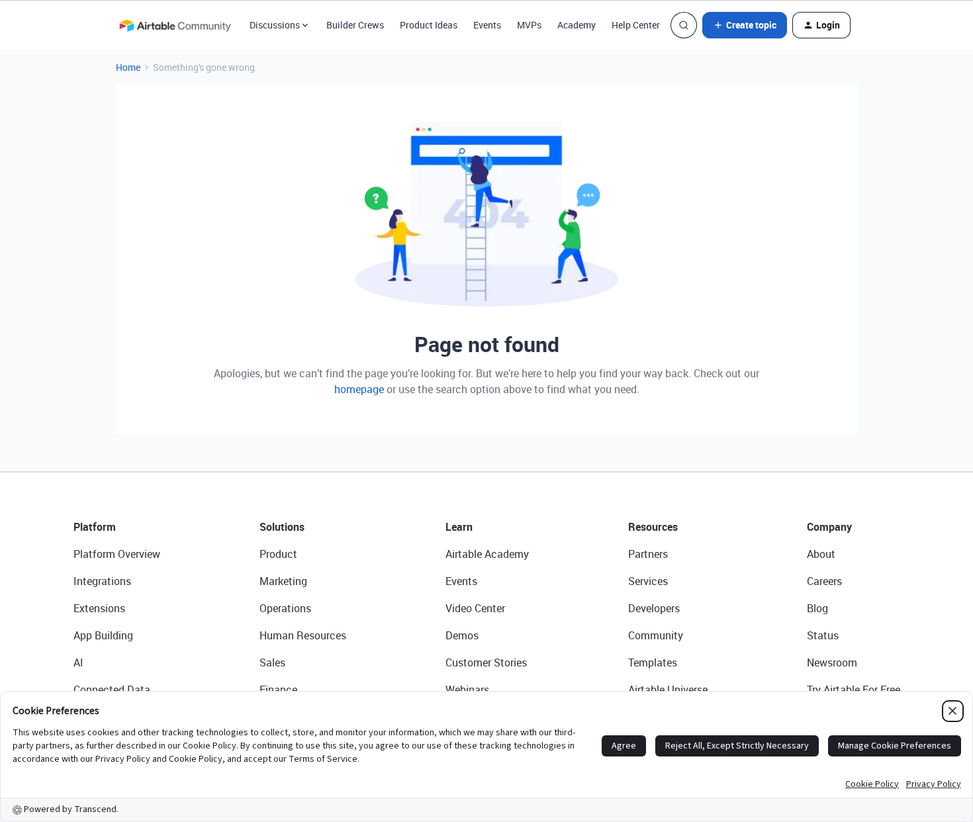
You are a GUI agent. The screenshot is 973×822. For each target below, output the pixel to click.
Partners (648, 554)
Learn (459, 527)
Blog (817, 608)
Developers (654, 608)
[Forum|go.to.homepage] (175, 25)
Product (278, 554)
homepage (359, 389)
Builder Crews (355, 25)
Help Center (636, 25)
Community (655, 635)
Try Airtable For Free (853, 689)
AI (78, 662)
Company (829, 527)
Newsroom (832, 662)
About (821, 554)
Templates (652, 662)
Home (128, 67)
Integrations (102, 581)
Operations (285, 608)
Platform (94, 527)
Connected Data (111, 689)
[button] (744, 25)
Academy (576, 25)
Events (487, 25)
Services (648, 581)
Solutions (281, 527)
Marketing (283, 581)
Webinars (467, 689)
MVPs (529, 25)
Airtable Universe (668, 689)
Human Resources (302, 635)
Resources (653, 527)
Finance (278, 689)
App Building (103, 635)
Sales (272, 662)
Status (823, 635)
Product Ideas (428, 25)
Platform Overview (116, 554)
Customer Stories (486, 662)
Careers (824, 581)
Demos (462, 635)
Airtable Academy (487, 554)
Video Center (475, 608)
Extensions (99, 608)
